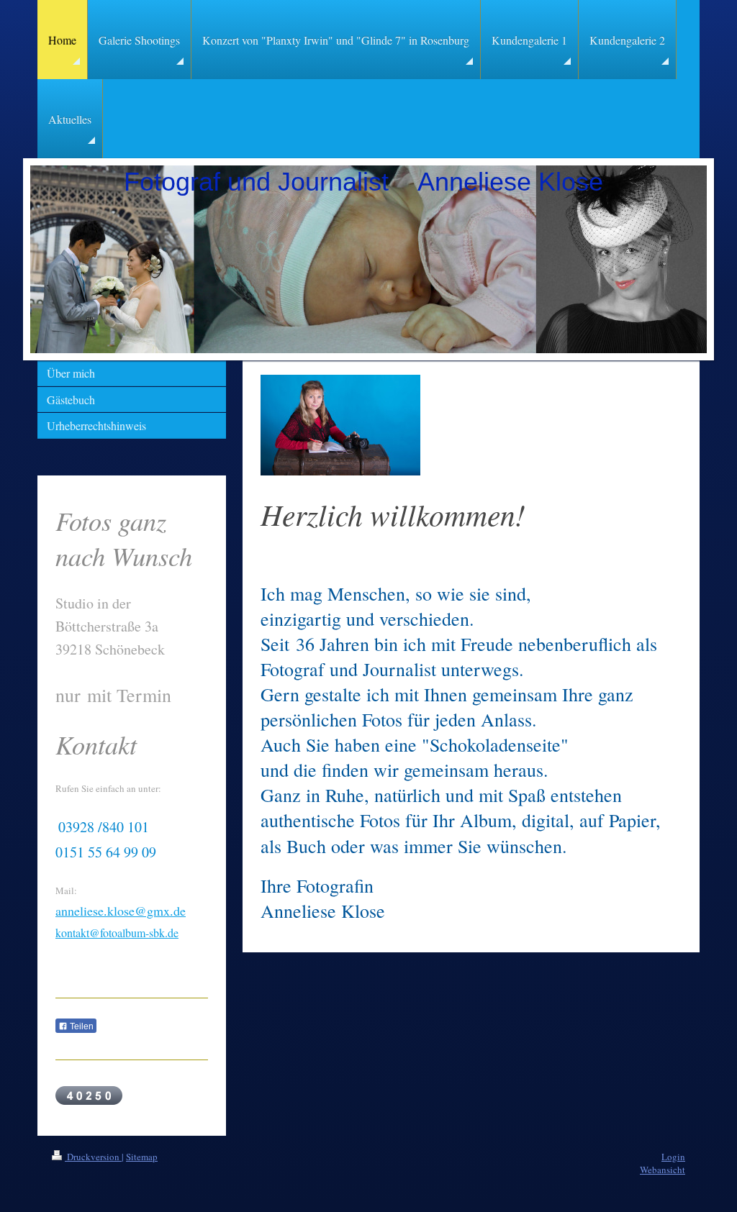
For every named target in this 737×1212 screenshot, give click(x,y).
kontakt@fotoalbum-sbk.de (116, 932)
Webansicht (662, 1169)
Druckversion (93, 1156)
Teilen (81, 1026)
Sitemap (142, 1156)
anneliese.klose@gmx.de (120, 910)
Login (673, 1156)
